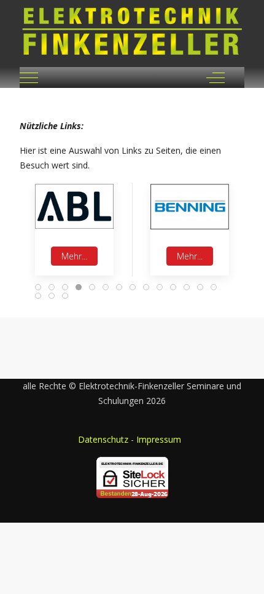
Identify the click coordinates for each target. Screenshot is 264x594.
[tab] (38, 287)
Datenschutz (103, 439)
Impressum (158, 439)
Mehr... (74, 256)
